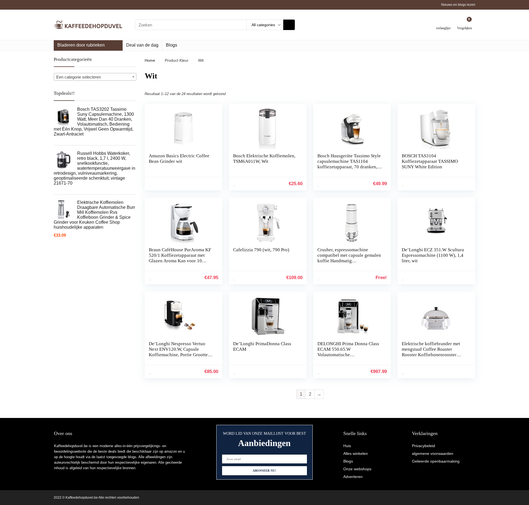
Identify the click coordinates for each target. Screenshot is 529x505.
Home (150, 60)
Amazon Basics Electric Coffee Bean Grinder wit (179, 158)
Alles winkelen (355, 453)
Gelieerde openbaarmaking (436, 461)
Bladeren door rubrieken (81, 45)
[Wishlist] (443, 22)
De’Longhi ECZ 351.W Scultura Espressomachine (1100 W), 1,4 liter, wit (433, 255)
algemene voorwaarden (432, 453)
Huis (347, 446)
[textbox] (95, 77)
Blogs (171, 45)
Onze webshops (357, 469)
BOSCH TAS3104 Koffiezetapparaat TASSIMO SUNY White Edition (430, 161)
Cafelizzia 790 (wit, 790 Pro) (261, 249)
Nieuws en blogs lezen (458, 5)
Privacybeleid (423, 446)
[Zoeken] (289, 25)
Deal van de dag (142, 45)
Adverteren (353, 476)
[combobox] (95, 77)
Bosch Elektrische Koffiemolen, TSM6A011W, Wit (264, 158)
